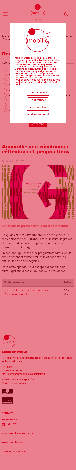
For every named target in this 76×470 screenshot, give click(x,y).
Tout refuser (38, 100)
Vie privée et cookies (38, 114)
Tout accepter (38, 92)
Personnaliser (38, 107)
